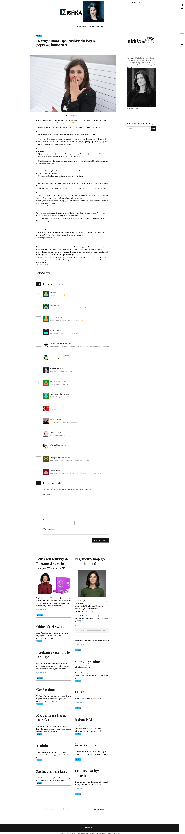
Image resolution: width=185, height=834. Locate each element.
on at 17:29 (65, 394)
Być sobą (39, 615)
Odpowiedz (66, 292)
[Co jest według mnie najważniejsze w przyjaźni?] (182, 44)
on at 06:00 (61, 407)
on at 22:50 (68, 458)
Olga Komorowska (56, 394)
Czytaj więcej (41, 609)
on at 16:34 (62, 470)
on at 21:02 (67, 343)
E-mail (80, 520)
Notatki (78, 680)
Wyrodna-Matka (55, 445)
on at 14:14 (57, 292)
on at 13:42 (63, 369)
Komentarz (47, 494)
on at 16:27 (59, 318)
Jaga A (52, 419)
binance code (54, 470)
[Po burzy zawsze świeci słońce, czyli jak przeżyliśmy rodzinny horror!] (182, 41)
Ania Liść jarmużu (55, 356)
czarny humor (44, 264)
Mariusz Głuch (54, 369)
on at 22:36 (66, 381)
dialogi (51, 264)
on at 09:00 (64, 445)
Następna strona (98, 809)
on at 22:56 (58, 419)
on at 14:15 (57, 305)
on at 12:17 (57, 432)
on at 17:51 (58, 330)
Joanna (52, 330)
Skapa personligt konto (57, 458)
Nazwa (45, 520)
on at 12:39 (65, 356)
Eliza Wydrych (74, 115)
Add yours (60, 284)
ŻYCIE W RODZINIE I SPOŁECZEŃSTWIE (90, 27)
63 (81, 809)
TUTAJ (38, 603)
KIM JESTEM (136, 2)
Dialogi (39, 35)
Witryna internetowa (49, 529)
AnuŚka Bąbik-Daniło (57, 343)
